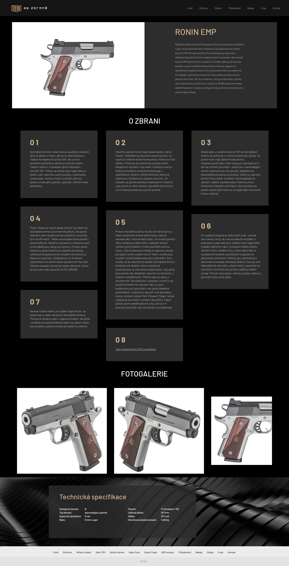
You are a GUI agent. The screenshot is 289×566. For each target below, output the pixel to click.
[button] (217, 8)
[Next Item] (267, 431)
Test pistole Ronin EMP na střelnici (135, 349)
